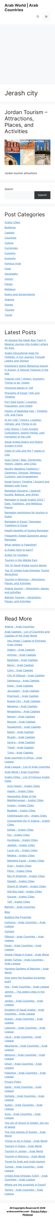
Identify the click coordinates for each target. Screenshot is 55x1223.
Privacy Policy (13, 1081)
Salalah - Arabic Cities (21, 881)
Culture (9, 242)
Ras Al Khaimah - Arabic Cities (26, 876)
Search (9, 189)
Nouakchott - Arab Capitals (24, 726)
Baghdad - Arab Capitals (22, 660)
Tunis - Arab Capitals (20, 752)
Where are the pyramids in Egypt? (25, 1184)
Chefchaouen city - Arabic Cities (27, 815)
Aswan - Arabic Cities (20, 805)
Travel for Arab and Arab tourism (25, 1161)
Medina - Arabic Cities (21, 855)
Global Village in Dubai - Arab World (27, 954)
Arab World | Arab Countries (21, 7)
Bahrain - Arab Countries (20, 906)
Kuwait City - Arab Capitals (23, 701)
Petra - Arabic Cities (19, 870)
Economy (10, 258)
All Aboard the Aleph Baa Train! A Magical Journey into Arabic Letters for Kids (26, 344)
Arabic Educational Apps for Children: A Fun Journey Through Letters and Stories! (25, 357)
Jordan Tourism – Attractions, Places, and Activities (26, 121)
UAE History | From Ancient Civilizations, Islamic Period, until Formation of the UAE (24, 433)
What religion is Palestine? (21, 544)
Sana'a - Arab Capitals (21, 742)
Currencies (11, 248)
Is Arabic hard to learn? (19, 549)
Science (9, 299)
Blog (7, 912)
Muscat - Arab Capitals (21, 721)
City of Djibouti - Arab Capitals (26, 675)
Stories (9, 304)
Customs (10, 253)
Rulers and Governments (20, 294)
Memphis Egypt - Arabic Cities (25, 860)
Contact (9, 931)
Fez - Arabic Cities (18, 834)
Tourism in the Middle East (21, 560)
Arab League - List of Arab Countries (27, 766)
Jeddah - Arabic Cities (21, 845)
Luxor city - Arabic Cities (22, 850)
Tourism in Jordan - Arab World (24, 1151)
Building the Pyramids (18, 917)
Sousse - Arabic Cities (21, 896)
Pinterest (28, 1214)
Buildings (10, 227)
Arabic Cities (12, 222)
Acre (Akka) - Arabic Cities (23, 786)
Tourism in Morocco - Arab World (25, 1156)
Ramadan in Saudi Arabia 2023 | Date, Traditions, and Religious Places (25, 503)
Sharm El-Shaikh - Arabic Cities (26, 886)
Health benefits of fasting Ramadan (26, 530)
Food (8, 268)
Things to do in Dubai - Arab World (26, 1141)
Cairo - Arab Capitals (20, 670)
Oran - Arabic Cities (19, 865)
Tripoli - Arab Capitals (20, 747)
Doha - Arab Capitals (20, 685)
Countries (10, 237)
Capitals (10, 232)
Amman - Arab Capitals (21, 654)
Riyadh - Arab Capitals (21, 737)
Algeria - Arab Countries (19, 626)
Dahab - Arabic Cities (20, 829)
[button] (38, 16)
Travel (8, 314)
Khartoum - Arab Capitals (23, 696)
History (9, 278)
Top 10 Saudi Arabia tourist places (26, 565)
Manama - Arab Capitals (22, 706)
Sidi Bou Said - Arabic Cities (24, 891)
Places (9, 284)
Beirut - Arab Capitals (20, 665)
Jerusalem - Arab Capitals (23, 690)
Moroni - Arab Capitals (21, 716)
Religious (10, 289)
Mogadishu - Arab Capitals (23, 711)
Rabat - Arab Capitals (20, 732)
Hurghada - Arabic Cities (22, 840)
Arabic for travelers (16, 555)
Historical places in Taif (19, 387)
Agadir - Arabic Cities (20, 791)
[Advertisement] (27, 53)
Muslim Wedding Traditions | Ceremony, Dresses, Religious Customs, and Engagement (23, 472)
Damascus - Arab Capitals (23, 680)
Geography (11, 273)
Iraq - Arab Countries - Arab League (27, 986)
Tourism (9, 309)
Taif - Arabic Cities (18, 901)
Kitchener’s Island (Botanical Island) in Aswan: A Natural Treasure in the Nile (26, 369)
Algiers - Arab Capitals (21, 649)
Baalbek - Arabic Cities (21, 810)
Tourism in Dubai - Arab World (23, 1146)
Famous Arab (13, 263)
